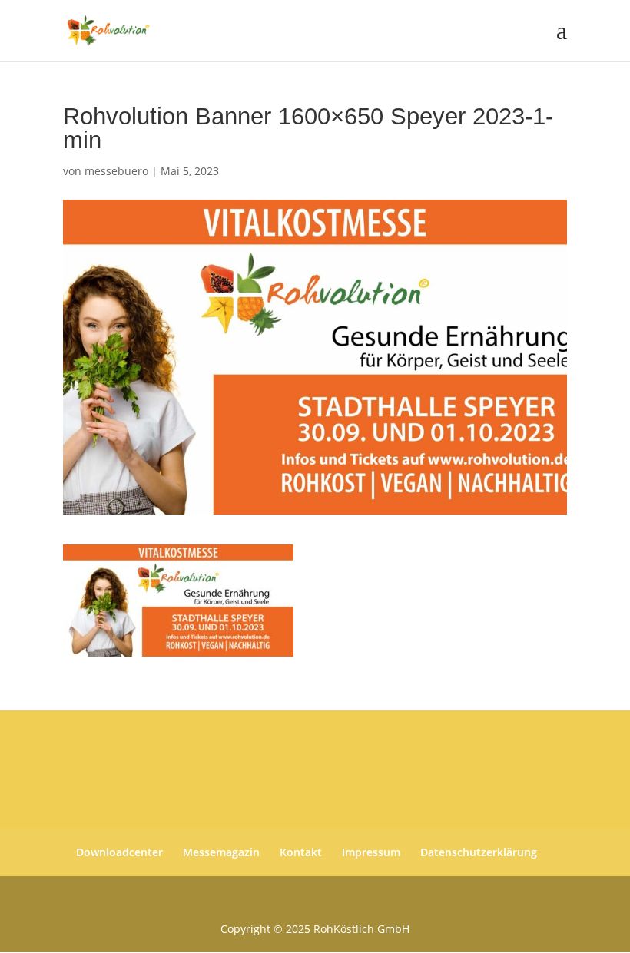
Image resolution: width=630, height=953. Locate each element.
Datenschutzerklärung (478, 852)
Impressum (371, 852)
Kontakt (301, 852)
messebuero (116, 171)
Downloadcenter (119, 852)
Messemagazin (221, 852)
